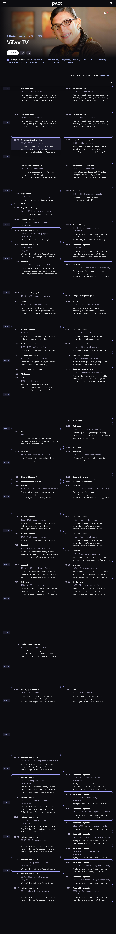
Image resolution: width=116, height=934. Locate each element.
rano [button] (84, 75)
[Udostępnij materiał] (28, 53)
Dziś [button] (72, 75)
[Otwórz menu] (4, 4)
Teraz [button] (78, 75)
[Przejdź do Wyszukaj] (111, 3)
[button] (111, 82)
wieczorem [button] (93, 75)
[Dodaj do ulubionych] (22, 53)
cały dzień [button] (104, 75)
